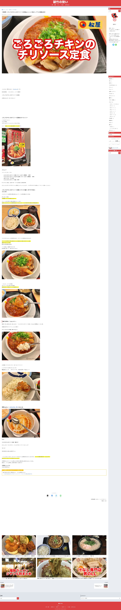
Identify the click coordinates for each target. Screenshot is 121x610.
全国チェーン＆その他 (100, 499)
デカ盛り (62, 4)
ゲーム (111, 87)
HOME (61, 603)
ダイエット (111, 130)
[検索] (119, 11)
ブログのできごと (113, 85)
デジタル (111, 93)
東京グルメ (112, 105)
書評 (55, 4)
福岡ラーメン (113, 114)
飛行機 (111, 120)
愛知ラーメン (112, 109)
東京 (114, 141)
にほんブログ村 (115, 147)
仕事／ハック (112, 91)
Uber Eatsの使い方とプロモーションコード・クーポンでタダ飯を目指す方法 (18, 473)
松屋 (105, 500)
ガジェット (111, 95)
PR (110, 80)
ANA (111, 141)
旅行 (110, 124)
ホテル (111, 122)
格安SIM (111, 78)
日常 (52, 4)
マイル (111, 144)
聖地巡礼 (112, 126)
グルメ (58, 4)
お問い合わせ (67, 4)
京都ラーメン (112, 111)
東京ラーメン (112, 107)
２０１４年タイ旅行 (114, 128)
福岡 (113, 141)
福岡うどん (112, 116)
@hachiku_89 (15, 89)
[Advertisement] (30, 81)
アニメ (111, 89)
